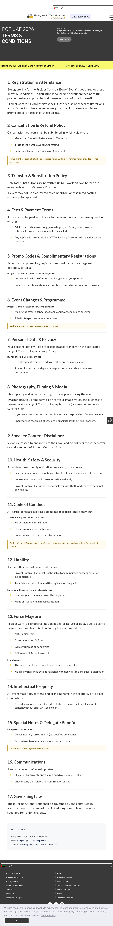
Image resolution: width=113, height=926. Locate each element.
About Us (10, 894)
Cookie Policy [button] (48, 915)
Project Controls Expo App (68, 885)
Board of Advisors (13, 873)
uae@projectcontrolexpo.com (31, 840)
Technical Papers (64, 889)
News (59, 894)
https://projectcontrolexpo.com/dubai (38, 844)
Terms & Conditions (14, 885)
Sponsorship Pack (64, 877)
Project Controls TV (14, 877)
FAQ (59, 873)
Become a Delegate (14, 897)
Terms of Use (62, 881)
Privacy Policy (12, 881)
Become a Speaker (65, 897)
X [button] (16, 921)
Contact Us (10, 889)
